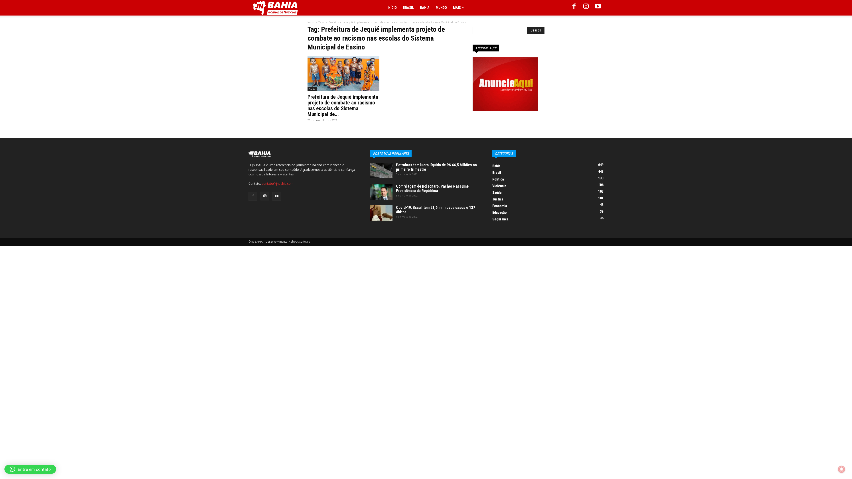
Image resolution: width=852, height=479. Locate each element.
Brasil (408, 8)
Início (392, 8)
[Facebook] (574, 8)
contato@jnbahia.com (278, 183)
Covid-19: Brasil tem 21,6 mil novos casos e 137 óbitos (435, 209)
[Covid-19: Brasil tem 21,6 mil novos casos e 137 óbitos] (381, 213)
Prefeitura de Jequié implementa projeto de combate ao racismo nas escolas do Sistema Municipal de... (343, 105)
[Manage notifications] (841, 469)
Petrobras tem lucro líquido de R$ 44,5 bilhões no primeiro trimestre (436, 167)
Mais (457, 8)
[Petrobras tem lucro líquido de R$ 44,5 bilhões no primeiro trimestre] (381, 170)
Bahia (425, 8)
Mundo (441, 8)
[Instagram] (586, 8)
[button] (30, 469)
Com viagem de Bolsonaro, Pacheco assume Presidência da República (432, 188)
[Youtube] (598, 8)
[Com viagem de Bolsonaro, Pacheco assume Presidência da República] (381, 192)
